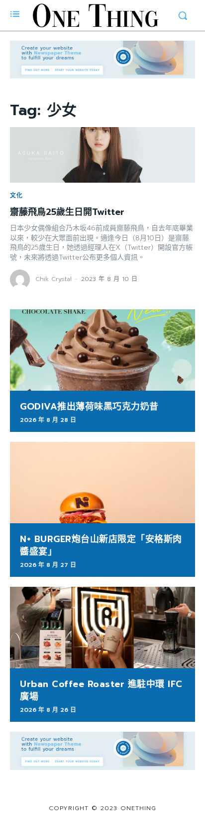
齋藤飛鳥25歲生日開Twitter (67, 212)
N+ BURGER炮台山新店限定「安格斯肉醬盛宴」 (101, 545)
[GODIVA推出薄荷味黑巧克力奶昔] (102, 350)
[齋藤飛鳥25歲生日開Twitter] (102, 155)
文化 (16, 196)
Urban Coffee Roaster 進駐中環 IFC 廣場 (101, 690)
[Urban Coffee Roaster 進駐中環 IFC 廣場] (102, 627)
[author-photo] (21, 279)
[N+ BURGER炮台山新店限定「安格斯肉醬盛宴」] (102, 482)
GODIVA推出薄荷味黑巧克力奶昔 (89, 407)
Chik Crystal (53, 279)
